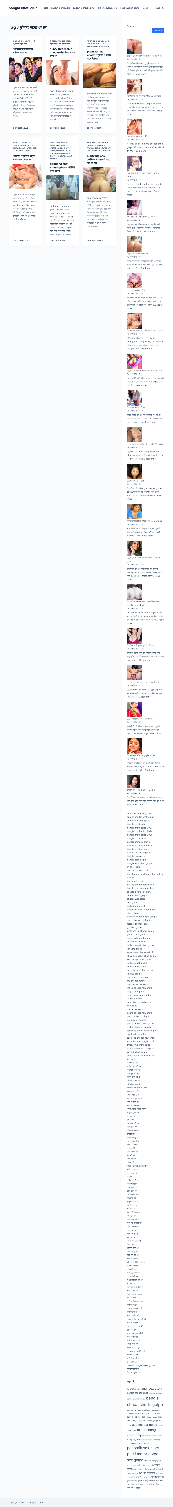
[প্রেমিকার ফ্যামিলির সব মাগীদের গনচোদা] (25, 69)
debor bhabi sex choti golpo (141, 909)
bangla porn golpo (59, 145)
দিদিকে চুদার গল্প (132, 1151)
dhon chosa (133, 913)
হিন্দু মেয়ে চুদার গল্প (133, 1372)
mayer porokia (134, 998)
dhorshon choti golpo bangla (142, 916)
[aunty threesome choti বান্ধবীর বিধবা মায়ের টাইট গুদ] (62, 72)
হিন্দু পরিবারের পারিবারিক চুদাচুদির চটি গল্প (141, 755)
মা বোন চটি (131, 1283)
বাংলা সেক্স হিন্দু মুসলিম (147, 1472)
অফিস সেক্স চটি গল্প (134, 1066)
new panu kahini (143, 1443)
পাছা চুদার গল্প (132, 1173)
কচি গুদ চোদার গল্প (133, 1080)
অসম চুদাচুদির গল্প (156, 1461)
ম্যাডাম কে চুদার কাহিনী (135, 1326)
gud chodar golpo (144, 1424)
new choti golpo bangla (139, 1002)
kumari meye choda (137, 966)
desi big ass (152, 1417)
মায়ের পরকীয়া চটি (133, 1315)
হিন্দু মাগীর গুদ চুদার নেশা (135, 480)
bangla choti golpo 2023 (139, 827)
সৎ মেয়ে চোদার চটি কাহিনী (136, 1351)
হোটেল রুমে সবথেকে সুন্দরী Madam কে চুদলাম (144, 96)
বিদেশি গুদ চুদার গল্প (134, 1240)
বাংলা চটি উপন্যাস (133, 1212)
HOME (45, 8)
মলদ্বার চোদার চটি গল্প (137, 1477)
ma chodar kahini (136, 980)
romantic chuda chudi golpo (141, 1030)
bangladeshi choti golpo (139, 863)
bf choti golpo (134, 866)
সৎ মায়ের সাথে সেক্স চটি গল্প (151, 1484)
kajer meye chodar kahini (140, 952)
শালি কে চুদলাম (132, 1336)
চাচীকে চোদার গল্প (133, 1130)
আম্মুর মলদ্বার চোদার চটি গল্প (134, 1465)
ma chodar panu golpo (138, 984)
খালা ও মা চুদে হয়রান (134, 1098)
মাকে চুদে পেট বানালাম (64, 44)
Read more (140, 74)
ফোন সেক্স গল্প (132, 1190)
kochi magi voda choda (139, 959)
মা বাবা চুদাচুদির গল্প (157, 1477)
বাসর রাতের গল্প (132, 1237)
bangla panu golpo (59, 143)
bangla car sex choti (137, 1393)
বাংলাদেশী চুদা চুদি (133, 1233)
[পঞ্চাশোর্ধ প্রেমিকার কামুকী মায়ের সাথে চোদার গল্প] (25, 176)
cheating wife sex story (139, 891)
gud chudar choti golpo (139, 938)
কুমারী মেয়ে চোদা (133, 1094)
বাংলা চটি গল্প (131, 1215)
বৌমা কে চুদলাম (132, 1251)
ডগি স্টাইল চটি (132, 1144)
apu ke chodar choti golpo (140, 817)
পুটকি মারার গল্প (132, 1183)
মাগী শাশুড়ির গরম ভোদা (135, 1301)
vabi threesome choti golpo (141, 1048)
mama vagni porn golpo (139, 995)
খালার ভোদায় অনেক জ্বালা (136, 1109)
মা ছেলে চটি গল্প (132, 1276)
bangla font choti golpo (139, 852)
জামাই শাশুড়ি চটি (133, 1137)
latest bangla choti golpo (140, 970)
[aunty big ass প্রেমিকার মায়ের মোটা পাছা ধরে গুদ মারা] (99, 179)
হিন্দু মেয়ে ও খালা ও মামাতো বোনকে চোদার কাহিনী (144, 370)
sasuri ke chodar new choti (141, 1037)
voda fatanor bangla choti (140, 1055)
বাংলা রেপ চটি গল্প (133, 1226)
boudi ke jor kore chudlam (140, 888)
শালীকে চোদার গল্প (133, 1340)
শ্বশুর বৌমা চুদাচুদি (133, 1347)
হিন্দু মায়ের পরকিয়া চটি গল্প (136, 407)
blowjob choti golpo (141, 1413)
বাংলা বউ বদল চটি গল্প (134, 1223)
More (145, 8)
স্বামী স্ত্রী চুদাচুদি (133, 1368)
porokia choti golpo (129, 8)
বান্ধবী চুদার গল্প (54, 44)
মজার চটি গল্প (131, 1269)
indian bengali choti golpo (140, 945)
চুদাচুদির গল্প (131, 1133)
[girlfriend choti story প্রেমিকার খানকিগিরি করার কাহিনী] (62, 187)
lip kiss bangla (63, 151)
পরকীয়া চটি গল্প (132, 1169)
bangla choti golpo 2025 (139, 834)
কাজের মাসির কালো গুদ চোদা (137, 1087)
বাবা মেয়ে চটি (131, 1208)
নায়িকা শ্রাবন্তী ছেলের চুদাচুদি (137, 1166)
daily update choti (27, 148)
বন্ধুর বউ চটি (131, 1198)
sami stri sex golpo (137, 1034)
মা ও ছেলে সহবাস (133, 1272)
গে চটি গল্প (130, 1119)
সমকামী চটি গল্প (132, 1354)
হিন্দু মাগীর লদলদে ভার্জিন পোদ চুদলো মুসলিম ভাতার (145, 444)
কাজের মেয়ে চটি (132, 1091)
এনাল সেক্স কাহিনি (148, 1465)
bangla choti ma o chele (139, 845)
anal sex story (152, 1388)
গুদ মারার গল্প (131, 1116)
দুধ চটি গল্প (131, 1155)
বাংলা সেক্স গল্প (53, 159)
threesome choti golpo (60, 41)
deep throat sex (140, 1417)
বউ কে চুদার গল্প (132, 1194)
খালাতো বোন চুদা (133, 1105)
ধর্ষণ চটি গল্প (131, 1158)
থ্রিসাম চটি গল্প (132, 1148)
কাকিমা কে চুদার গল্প (134, 1084)
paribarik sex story (143, 1448)
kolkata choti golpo (137, 963)
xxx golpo (60, 156)
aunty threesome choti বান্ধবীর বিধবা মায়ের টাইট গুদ (62, 52)
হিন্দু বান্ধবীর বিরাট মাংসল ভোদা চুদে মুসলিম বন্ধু (143, 682)
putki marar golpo (142, 1454)
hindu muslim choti (136, 941)
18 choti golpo (134, 1389)
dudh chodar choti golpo (139, 920)
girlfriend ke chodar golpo (140, 931)
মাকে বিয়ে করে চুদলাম (134, 1294)
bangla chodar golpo (156, 1393)
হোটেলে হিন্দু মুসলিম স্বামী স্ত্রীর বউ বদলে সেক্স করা (144, 55)
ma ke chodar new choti (139, 987)
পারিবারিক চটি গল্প (133, 1180)
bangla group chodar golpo (136, 1410)
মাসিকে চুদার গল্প (132, 1322)
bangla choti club (23, 8)
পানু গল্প (129, 1176)
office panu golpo (21, 151)
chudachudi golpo (21, 41)
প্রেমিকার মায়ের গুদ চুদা (132, 1473)
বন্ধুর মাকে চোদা (133, 1201)
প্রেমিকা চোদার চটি (157, 1469)
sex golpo (135, 1460)
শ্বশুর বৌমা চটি (132, 1344)
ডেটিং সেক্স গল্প (148, 1469)
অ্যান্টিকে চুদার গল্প (133, 1069)
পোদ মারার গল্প (132, 1187)
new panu (132, 1005)
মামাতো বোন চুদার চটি (134, 1308)
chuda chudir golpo (107, 8)
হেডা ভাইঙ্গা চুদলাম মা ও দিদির (137, 136)
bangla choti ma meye (97, 44)
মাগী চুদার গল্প (132, 1297)
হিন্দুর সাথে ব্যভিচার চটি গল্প (136, 290)
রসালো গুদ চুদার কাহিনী (21, 44)
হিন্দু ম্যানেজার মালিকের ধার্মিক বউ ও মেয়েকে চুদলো (145, 330)
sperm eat (147, 1461)
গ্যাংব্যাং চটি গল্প (133, 1123)
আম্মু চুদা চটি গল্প (133, 1073)
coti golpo (132, 902)
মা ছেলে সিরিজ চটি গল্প (135, 1279)
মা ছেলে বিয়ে (147, 1477)
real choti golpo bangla (139, 1027)
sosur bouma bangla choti (140, 1041)
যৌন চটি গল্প (131, 1329)
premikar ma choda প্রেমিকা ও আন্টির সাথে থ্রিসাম (99, 55)
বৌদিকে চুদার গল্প (133, 1247)
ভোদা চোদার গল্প (132, 1265)
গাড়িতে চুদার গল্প (133, 1112)
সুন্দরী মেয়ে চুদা (132, 1361)
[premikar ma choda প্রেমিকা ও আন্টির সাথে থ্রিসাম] (99, 75)
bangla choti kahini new (136, 1399)
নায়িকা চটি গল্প (132, 1162)
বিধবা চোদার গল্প (132, 1244)
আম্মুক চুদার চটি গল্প (134, 1077)
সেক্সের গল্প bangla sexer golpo (141, 1365)
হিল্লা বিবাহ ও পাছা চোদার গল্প (137, 253)
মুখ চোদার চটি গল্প (132, 1480)
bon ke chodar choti (137, 870)
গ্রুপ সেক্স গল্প (132, 1126)
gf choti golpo (134, 927)
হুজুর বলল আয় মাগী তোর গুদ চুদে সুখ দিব (141, 216)
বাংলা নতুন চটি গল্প (133, 1219)
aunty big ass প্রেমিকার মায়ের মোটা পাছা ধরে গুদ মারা (98, 159)
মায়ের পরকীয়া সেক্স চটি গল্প (136, 1319)
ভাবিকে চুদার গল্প (132, 1258)
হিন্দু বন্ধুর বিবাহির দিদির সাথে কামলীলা (140, 718)
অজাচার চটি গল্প (70, 156)
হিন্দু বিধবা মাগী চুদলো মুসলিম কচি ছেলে (140, 645)
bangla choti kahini (60, 8)
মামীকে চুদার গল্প (132, 1312)
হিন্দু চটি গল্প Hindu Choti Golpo (141, 789)
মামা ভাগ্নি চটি (132, 1304)
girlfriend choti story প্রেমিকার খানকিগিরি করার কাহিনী (62, 167)
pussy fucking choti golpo (140, 1023)
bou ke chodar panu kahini (140, 884)
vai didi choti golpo (137, 1052)
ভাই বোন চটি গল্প (133, 1254)
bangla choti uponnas (83, 8)
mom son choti (146, 1440)
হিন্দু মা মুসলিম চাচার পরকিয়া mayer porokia (144, 521)
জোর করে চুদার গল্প (133, 1141)
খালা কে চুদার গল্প (133, 1102)
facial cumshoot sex (137, 923)
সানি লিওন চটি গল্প (133, 1358)
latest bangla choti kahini (153, 1436)
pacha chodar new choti (98, 148)
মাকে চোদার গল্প (132, 1290)
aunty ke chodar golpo (98, 41)
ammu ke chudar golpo (23, 143)
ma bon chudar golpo (138, 977)
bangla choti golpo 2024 (139, 831)
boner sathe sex (135, 881)
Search (130, 26)
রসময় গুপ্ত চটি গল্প (136, 1484)
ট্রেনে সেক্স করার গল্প (137, 1469)
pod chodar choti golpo (98, 151)
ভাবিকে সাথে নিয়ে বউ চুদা (136, 1262)
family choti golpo (144, 1420)
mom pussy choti (133, 1440)
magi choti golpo (135, 991)
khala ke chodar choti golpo (141, 956)
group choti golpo (136, 934)
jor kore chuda (134, 948)
